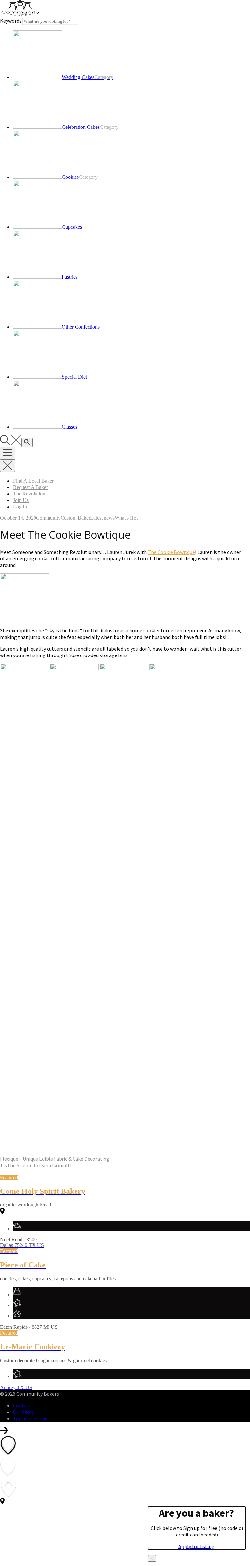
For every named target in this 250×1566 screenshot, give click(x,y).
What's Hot (126, 517)
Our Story (23, 1412)
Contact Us (25, 1405)
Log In (20, 506)
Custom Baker (75, 517)
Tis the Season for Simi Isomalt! (35, 1165)
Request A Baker (30, 487)
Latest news (102, 517)
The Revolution (29, 493)
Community (48, 517)
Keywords (10, 21)
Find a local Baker (33, 480)
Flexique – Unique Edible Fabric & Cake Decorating (54, 1159)
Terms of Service (31, 1418)
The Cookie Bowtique (171, 552)
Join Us (21, 500)
